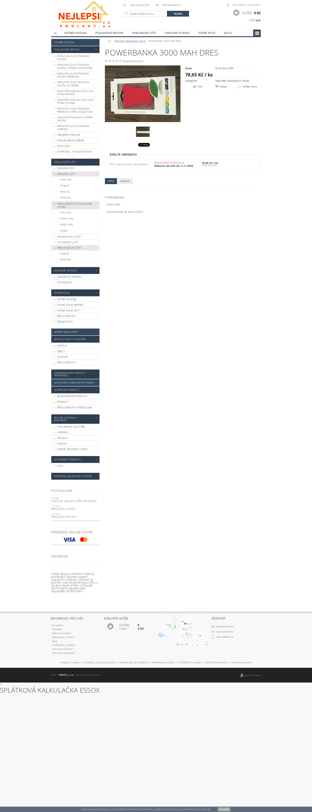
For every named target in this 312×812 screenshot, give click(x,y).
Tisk (199, 86)
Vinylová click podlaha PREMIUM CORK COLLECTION (74, 110)
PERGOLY (62, 401)
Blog (228, 33)
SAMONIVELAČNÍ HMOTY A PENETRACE (70, 374)
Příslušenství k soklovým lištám (74, 205)
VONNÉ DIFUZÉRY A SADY (72, 449)
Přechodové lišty (69, 248)
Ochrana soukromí (62, 649)
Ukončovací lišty (69, 236)
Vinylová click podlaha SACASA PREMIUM (73, 75)
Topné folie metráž (70, 305)
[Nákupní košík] (110, 626)
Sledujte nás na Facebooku (134, 662)
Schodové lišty (67, 242)
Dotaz (223, 86)
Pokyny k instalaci (70, 662)
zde (213, 809)
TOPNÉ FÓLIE (207, 33)
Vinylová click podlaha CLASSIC (73, 57)
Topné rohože (67, 299)
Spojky (64, 230)
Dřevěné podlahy (69, 135)
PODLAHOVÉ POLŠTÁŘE (71, 426)
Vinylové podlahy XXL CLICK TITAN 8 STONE (75, 101)
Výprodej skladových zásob (73, 476)
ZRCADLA (62, 438)
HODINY (62, 443)
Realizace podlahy (63, 516)
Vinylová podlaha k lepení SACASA (75, 119)
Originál (64, 185)
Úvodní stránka (55, 33)
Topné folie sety (68, 310)
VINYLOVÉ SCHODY (177, 33)
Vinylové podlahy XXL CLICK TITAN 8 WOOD (75, 92)
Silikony (62, 356)
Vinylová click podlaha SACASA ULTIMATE (73, 83)
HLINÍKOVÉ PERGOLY (66, 389)
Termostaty (65, 321)
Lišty (60, 466)
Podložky (63, 146)
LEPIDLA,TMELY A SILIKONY (70, 339)
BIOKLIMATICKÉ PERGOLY (72, 396)
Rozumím (224, 809)
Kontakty (57, 629)
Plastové (65, 191)
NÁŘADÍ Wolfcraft (66, 332)
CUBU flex (66, 179)
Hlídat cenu (250, 86)
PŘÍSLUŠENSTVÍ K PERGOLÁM (74, 407)
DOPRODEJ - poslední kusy (74, 151)
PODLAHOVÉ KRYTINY (109, 33)
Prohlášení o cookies (63, 645)
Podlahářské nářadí (70, 140)
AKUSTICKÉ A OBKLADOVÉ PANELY (74, 382)
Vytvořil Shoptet (252, 675)
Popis (111, 181)
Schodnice (64, 282)
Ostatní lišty (65, 168)
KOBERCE (62, 432)
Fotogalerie (62, 490)
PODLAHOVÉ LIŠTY (144, 33)
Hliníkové (65, 197)
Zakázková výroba (69, 276)
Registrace (254, 4)
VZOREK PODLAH (75, 33)
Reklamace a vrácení (63, 637)
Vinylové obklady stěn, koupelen (74, 501)
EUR (258, 20)
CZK (252, 20)
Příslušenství (66, 316)
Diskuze (125, 181)
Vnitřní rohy (66, 218)
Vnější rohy (66, 224)
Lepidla (62, 345)
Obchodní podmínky (63, 653)
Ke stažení (57, 625)
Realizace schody (63, 508)
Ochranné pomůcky (67, 459)
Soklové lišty (66, 174)
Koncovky (65, 212)
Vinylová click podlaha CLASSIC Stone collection (74, 66)
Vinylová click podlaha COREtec (73, 127)
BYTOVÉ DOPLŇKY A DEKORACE (66, 419)
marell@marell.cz (225, 626)
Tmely (61, 351)
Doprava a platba (61, 633)
